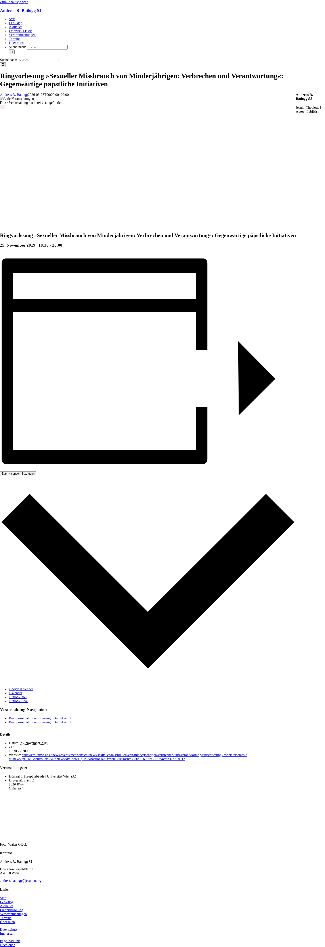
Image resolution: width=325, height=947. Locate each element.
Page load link (10, 941)
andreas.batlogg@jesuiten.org (20, 880)
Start (3, 898)
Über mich (7, 922)
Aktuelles (6, 906)
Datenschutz (8, 929)
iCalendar (15, 693)
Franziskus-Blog (11, 910)
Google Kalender (21, 689)
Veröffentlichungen (13, 914)
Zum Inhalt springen (14, 2)
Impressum (7, 933)
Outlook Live (18, 701)
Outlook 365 (18, 697)
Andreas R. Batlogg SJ (21, 10)
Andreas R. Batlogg (14, 95)
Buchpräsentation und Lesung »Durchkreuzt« (41, 718)
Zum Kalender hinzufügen (18, 473)
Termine (5, 918)
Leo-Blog (6, 902)
